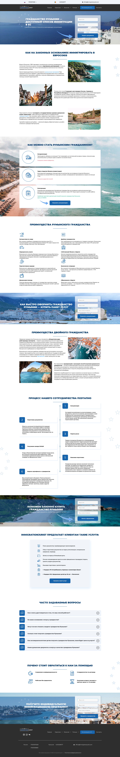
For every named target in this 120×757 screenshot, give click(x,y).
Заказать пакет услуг (60, 580)
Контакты (99, 7)
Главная (49, 7)
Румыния (66, 7)
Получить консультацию (60, 203)
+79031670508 (31, 2)
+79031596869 (34, 747)
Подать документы (88, 35)
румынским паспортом (52, 72)
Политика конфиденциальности (73, 752)
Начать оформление (88, 518)
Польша (74, 7)
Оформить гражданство (87, 716)
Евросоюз (58, 7)
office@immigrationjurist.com (91, 2)
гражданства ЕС (24, 116)
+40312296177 (62, 2)
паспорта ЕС (40, 356)
